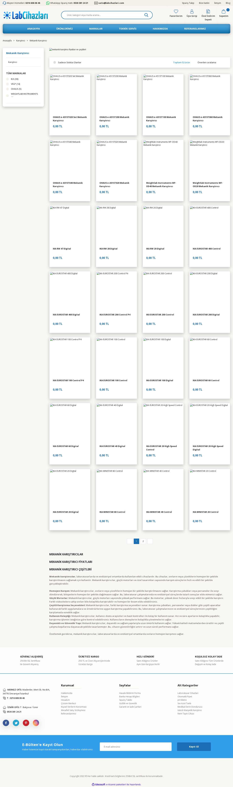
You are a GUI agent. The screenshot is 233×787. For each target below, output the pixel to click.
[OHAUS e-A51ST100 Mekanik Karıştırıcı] (163, 94)
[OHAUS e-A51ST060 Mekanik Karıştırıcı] (209, 94)
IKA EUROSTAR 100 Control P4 (68, 380)
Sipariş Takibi (125, 699)
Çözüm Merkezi (68, 703)
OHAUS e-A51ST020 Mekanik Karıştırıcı (114, 184)
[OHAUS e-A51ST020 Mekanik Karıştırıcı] (116, 160)
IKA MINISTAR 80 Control (112, 512)
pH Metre (182, 699)
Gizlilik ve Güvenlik (128, 703)
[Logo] (25, 15)
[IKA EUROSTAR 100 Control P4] (70, 357)
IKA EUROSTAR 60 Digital (66, 446)
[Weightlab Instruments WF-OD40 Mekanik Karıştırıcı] (163, 160)
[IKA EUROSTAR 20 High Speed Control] (163, 423)
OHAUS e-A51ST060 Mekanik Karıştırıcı (208, 119)
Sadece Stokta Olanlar (69, 62)
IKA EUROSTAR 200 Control (160, 314)
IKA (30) (14, 78)
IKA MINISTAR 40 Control (159, 512)
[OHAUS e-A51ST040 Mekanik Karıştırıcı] (70, 160)
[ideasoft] (98, 784)
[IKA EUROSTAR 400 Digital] (70, 291)
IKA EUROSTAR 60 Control (206, 380)
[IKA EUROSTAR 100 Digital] (163, 357)
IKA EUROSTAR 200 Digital (206, 314)
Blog (228, 3)
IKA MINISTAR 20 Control (206, 512)
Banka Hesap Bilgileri (129, 696)
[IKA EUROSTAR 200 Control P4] (116, 291)
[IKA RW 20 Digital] (163, 226)
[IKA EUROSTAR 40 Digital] (116, 423)
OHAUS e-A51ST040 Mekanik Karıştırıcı (68, 184)
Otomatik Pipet (185, 696)
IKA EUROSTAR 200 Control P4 (114, 314)
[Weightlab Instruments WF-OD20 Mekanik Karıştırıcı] (209, 160)
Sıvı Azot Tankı (184, 703)
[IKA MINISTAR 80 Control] (116, 489)
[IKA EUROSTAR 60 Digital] (70, 423)
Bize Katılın (204, 3)
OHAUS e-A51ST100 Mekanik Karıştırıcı (161, 119)
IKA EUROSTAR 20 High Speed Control (161, 448)
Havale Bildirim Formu (130, 693)
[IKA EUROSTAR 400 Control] (209, 226)
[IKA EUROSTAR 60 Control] (209, 357)
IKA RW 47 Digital (62, 248)
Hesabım (65, 699)
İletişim (217, 3)
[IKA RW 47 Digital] (70, 226)
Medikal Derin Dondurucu (190, 706)
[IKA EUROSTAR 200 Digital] (209, 291)
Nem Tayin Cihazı (186, 713)
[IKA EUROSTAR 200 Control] (163, 291)
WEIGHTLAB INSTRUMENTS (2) (24, 95)
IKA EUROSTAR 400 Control (207, 248)
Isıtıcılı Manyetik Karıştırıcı (190, 710)
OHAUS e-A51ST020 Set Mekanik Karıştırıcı (70, 119)
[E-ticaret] (116, 784)
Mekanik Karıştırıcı (38, 40)
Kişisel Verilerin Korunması (73, 706)
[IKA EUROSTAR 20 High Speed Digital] (209, 423)
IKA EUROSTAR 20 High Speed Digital (208, 448)
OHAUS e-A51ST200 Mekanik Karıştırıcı (114, 119)
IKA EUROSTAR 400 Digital (66, 314)
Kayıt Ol (194, 746)
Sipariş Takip (188, 3)
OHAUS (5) (16, 88)
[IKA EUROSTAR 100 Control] (116, 357)
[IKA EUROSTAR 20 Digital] (70, 489)
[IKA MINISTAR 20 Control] (209, 489)
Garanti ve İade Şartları (130, 706)
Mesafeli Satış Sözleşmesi (73, 710)
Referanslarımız (68, 713)
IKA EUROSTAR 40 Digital (112, 446)
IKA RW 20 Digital (155, 248)
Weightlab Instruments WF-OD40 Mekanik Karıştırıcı (161, 184)
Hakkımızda (66, 693)
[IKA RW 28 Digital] (116, 226)
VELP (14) (15, 83)
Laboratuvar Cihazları (188, 693)
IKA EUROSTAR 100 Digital (159, 380)
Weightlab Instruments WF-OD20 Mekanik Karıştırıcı (208, 184)
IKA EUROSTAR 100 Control (113, 380)
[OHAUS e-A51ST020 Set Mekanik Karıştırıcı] (70, 94)
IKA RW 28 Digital (108, 248)
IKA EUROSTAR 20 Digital (66, 512)
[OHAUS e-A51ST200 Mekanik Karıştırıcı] (116, 94)
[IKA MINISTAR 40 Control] (163, 489)
